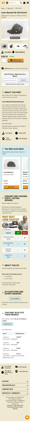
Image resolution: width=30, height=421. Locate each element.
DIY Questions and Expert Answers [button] (14, 292)
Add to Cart (17, 60)
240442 (18, 354)
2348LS (18, 348)
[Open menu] (7, 2)
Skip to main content (15, 15)
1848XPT (18, 337)
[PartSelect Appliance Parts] (3, 3)
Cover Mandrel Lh (8, 172)
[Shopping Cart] (27, 3)
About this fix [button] (12, 265)
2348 (17, 343)
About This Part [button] (13, 92)
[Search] (21, 3)
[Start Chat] (27, 417)
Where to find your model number (15, 84)
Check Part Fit (7, 324)
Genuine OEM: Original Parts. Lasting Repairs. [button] (16, 198)
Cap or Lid (10, 8)
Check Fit (23, 80)
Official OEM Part (20, 52)
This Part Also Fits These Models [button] (14, 313)
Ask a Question (15, 298)
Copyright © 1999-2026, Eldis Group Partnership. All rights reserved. (15, 406)
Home (2, 8)
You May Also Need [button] (14, 148)
